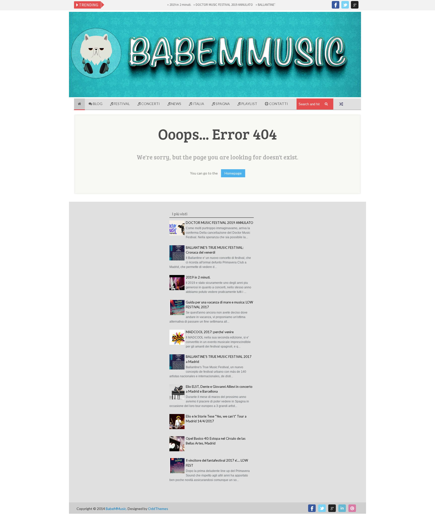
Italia (198, 103)
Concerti (150, 103)
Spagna (222, 103)
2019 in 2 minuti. (171, 5)
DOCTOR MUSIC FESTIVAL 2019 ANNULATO (216, 5)
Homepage (233, 173)
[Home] (79, 104)
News (175, 103)
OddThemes (158, 508)
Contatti (278, 103)
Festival (121, 103)
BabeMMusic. (117, 508)
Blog (97, 103)
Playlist (248, 103)
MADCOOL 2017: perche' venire (210, 332)
